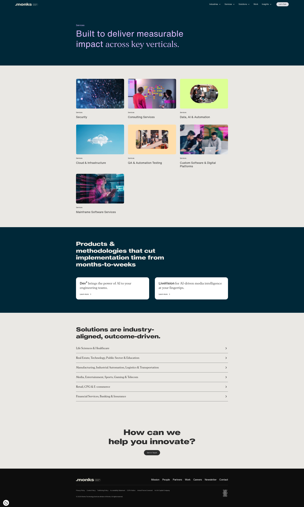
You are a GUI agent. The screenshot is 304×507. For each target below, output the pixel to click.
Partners (177, 479)
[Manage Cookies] (6, 503)
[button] (215, 4)
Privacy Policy (80, 490)
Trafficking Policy (102, 490)
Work (187, 479)
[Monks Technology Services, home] (88, 479)
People (166, 479)
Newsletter (210, 479)
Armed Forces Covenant (145, 490)
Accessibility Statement (117, 490)
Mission (155, 479)
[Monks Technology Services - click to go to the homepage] (26, 4)
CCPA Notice (131, 490)
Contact (223, 479)
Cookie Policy (91, 490)
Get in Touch (152, 452)
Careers (197, 479)
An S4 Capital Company (162, 490)
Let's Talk (282, 4)
